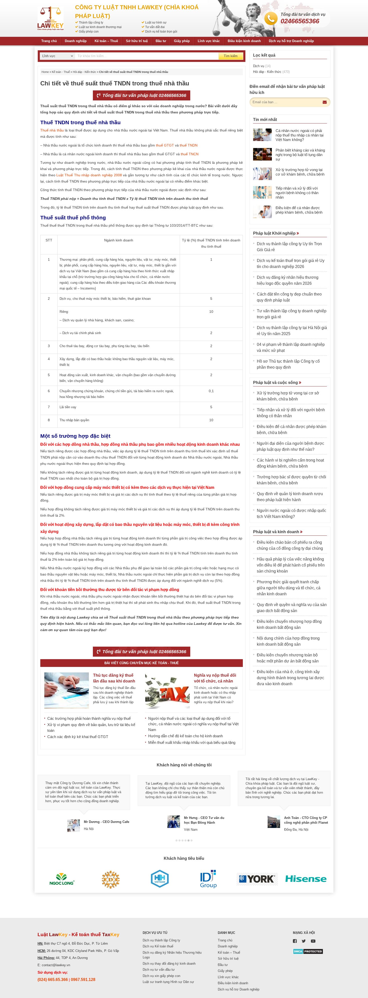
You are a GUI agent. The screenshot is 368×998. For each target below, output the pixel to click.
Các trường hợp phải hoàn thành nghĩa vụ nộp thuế (89, 718)
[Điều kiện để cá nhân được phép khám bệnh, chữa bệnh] (262, 212)
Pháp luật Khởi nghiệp (275, 233)
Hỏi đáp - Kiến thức (84, 71)
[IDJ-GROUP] (208, 879)
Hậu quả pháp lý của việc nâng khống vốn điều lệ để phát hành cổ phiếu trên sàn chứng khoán (291, 565)
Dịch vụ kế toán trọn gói (161, 31)
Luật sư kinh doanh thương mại (100, 27)
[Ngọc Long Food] (62, 879)
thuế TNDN (189, 145)
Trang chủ (49, 41)
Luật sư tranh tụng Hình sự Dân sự (168, 982)
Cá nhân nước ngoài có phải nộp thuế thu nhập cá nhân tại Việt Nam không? (299, 135)
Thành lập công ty (91, 22)
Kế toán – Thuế (106, 41)
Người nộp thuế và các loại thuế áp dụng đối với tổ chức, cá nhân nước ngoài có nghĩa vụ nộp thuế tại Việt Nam (193, 724)
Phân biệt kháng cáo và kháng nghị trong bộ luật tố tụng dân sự (300, 154)
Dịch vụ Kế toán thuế (158, 946)
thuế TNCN (190, 154)
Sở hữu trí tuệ (137, 41)
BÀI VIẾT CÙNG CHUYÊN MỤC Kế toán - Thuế (141, 663)
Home (45, 71)
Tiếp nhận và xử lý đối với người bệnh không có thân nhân (297, 192)
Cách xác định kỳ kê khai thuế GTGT (77, 737)
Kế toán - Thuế (61, 71)
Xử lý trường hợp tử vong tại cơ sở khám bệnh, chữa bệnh (300, 172)
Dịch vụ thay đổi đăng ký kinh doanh (169, 963)
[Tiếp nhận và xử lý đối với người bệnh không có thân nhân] (262, 192)
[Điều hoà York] (257, 879)
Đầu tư (161, 41)
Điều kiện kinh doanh (244, 41)
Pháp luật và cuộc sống (276, 382)
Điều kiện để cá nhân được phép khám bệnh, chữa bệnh (299, 210)
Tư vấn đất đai (155, 27)
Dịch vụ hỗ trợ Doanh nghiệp (291, 41)
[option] (84, 801)
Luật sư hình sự (155, 22)
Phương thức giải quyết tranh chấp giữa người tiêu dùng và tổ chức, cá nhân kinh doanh (288, 588)
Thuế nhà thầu (52, 130)
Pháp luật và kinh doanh (276, 532)
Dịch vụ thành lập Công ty (161, 940)
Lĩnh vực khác (209, 41)
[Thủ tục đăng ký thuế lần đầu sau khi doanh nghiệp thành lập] (66, 690)
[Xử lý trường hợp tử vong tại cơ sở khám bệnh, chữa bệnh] (262, 174)
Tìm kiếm (231, 56)
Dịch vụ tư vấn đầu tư (159, 969)
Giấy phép (182, 41)
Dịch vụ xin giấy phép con (161, 976)
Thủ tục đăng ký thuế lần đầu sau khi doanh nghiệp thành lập (114, 681)
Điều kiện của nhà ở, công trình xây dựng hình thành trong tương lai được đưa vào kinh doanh (290, 678)
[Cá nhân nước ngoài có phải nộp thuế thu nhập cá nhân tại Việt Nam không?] (262, 134)
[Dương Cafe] (110, 879)
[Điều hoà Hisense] (306, 879)
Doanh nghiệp (76, 41)
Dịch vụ (262, 66)
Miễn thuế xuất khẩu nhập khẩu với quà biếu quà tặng (191, 742)
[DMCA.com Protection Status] (308, 951)
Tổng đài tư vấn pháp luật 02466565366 (143, 95)
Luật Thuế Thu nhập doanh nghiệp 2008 (89, 175)
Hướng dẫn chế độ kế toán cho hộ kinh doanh (185, 736)
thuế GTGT (165, 145)
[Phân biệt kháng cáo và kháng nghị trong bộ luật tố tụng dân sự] (262, 154)
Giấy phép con (89, 31)
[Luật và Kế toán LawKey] (51, 18)
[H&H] (159, 879)
